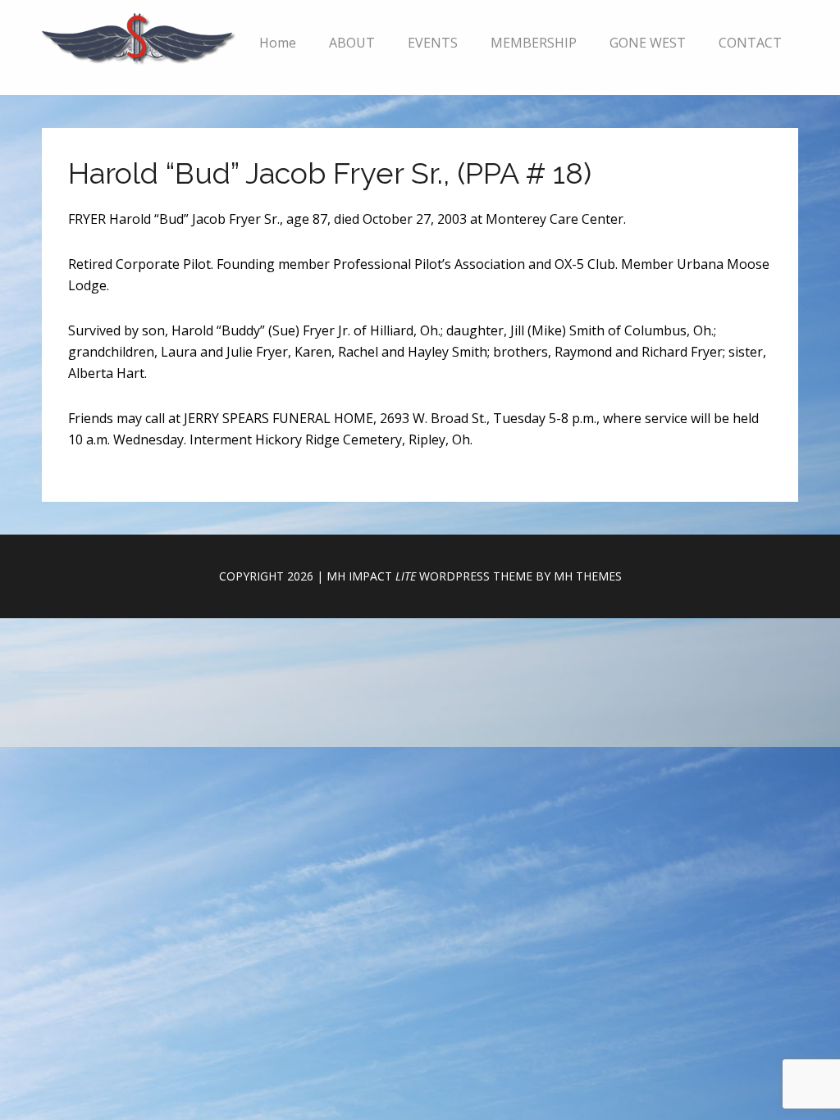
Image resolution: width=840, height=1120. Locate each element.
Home (277, 43)
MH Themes (588, 576)
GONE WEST (647, 43)
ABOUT (352, 43)
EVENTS (433, 43)
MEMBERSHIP (534, 43)
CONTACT (750, 43)
